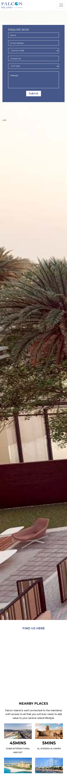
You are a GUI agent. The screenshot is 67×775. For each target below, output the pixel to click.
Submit (33, 93)
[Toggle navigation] (61, 5)
